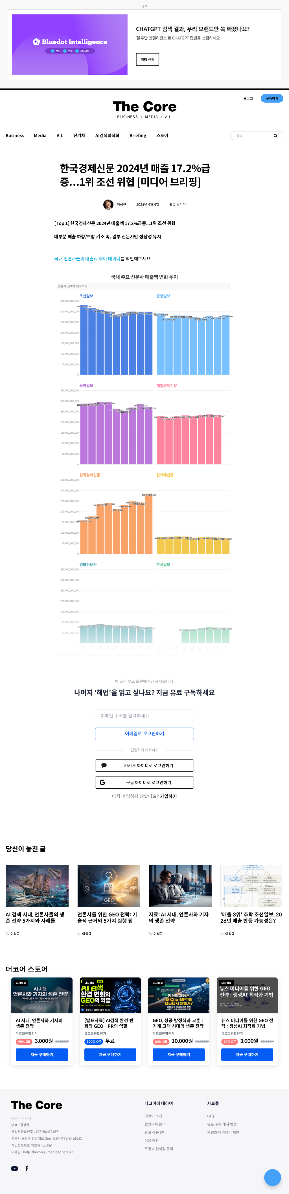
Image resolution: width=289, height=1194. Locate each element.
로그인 (248, 98)
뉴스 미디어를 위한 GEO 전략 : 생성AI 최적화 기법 (247, 1023)
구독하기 (272, 98)
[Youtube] (14, 1168)
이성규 (121, 204)
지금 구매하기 (41, 1054)
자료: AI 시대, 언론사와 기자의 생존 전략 (179, 918)
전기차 (79, 135)
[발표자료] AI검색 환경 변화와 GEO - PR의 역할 (108, 1023)
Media (151, 117)
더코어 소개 (153, 1116)
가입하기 (168, 796)
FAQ (210, 1116)
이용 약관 (151, 1141)
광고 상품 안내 (155, 1132)
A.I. (168, 117)
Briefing (138, 135)
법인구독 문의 (155, 1124)
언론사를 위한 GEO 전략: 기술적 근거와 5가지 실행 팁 (107, 918)
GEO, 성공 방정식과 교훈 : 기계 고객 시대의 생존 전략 (178, 1023)
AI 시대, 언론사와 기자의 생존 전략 (39, 1023)
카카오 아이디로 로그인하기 (148, 765)
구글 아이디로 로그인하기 (148, 782)
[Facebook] (27, 1168)
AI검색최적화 (107, 135)
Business (127, 117)
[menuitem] (127, 117)
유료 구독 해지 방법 (222, 1124)
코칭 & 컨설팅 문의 (158, 1149)
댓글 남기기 (177, 204)
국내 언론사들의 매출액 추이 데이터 (87, 258)
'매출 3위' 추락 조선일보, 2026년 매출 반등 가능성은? (251, 918)
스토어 (162, 135)
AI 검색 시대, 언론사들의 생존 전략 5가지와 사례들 (35, 918)
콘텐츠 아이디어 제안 (223, 1132)
